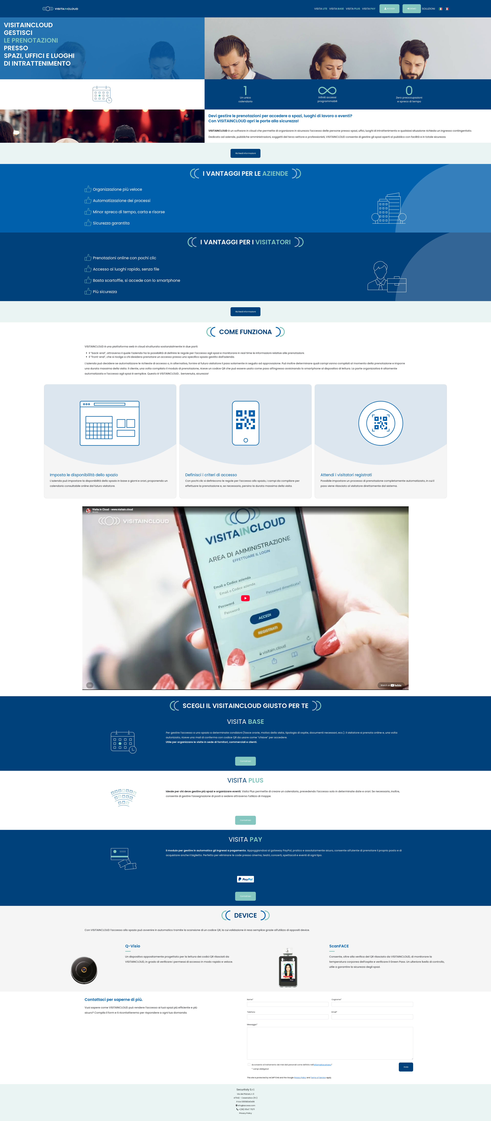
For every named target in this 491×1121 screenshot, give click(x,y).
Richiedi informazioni (245, 153)
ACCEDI (390, 8)
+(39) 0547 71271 (247, 1109)
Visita (320, 8)
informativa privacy (322, 1064)
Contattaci (245, 761)
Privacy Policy (300, 1077)
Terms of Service (318, 1077)
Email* (334, 1012)
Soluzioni (428, 8)
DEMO (412, 8)
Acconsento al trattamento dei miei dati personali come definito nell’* (292, 1064)
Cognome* (337, 999)
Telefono (251, 1012)
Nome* (250, 999)
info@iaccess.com (246, 1105)
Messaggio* (252, 1024)
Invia (406, 1066)
